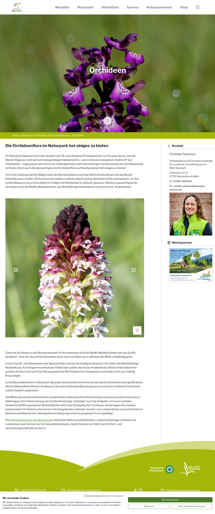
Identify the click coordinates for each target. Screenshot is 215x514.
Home (15, 135)
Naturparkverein (159, 7)
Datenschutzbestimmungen (97, 495)
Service (132, 7)
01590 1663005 (182, 181)
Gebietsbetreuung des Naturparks (31, 420)
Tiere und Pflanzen (58, 135)
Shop (184, 7)
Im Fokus (41, 135)
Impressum (117, 495)
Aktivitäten (110, 7)
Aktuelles (62, 7)
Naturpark (85, 7)
